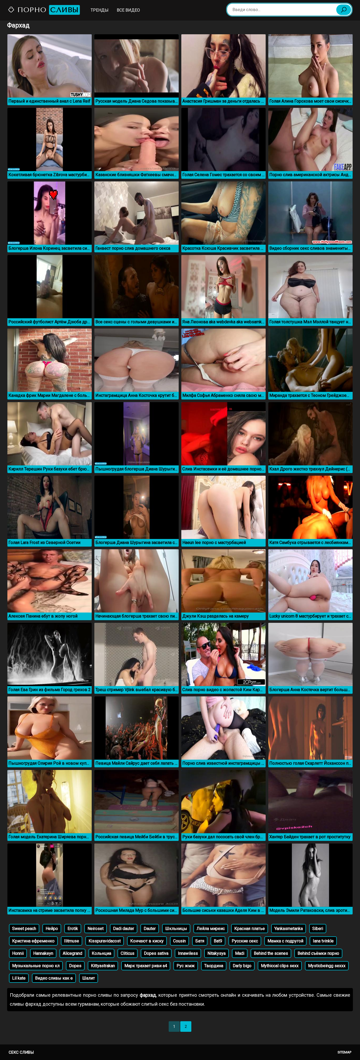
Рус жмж (186, 965)
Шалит (88, 978)
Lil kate (19, 978)
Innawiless (188, 953)
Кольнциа (101, 953)
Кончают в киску (147, 940)
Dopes (75, 965)
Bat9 (218, 940)
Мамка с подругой (285, 940)
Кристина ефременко (33, 940)
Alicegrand (72, 953)
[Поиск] (343, 9)
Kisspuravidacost (105, 940)
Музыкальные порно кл (36, 965)
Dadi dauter (123, 928)
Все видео (128, 10)
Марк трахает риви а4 (145, 965)
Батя (199, 940)
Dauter (150, 928)
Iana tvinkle (323, 940)
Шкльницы (176, 928)
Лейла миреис (211, 928)
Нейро (52, 928)
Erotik (72, 928)
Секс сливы (21, 1052)
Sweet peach (24, 928)
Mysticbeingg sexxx (327, 965)
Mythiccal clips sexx (280, 965)
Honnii (18, 953)
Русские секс (245, 940)
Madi (239, 953)
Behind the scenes (271, 953)
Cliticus (127, 953)
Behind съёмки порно (318, 953)
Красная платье (249, 928)
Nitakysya (216, 953)
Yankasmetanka (288, 928)
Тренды (100, 10)
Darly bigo (242, 965)
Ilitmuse (71, 940)
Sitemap (344, 1052)
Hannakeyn (43, 953)
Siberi (317, 928)
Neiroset (95, 928)
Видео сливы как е (54, 978)
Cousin (179, 940)
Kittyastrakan (103, 965)
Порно (47, 10)
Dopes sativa (156, 953)
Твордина (213, 965)
